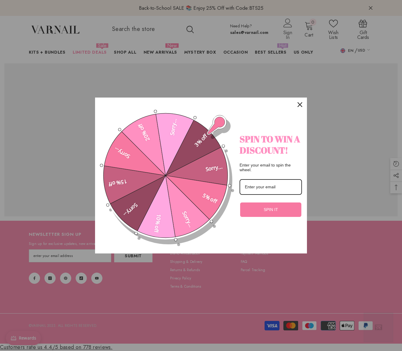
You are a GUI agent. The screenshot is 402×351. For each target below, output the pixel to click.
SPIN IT (271, 209)
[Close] (300, 105)
